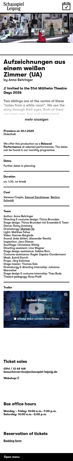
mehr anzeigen (36, 119)
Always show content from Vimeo (38, 318)
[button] (36, 308)
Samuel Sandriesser (37, 197)
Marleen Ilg (27, 229)
